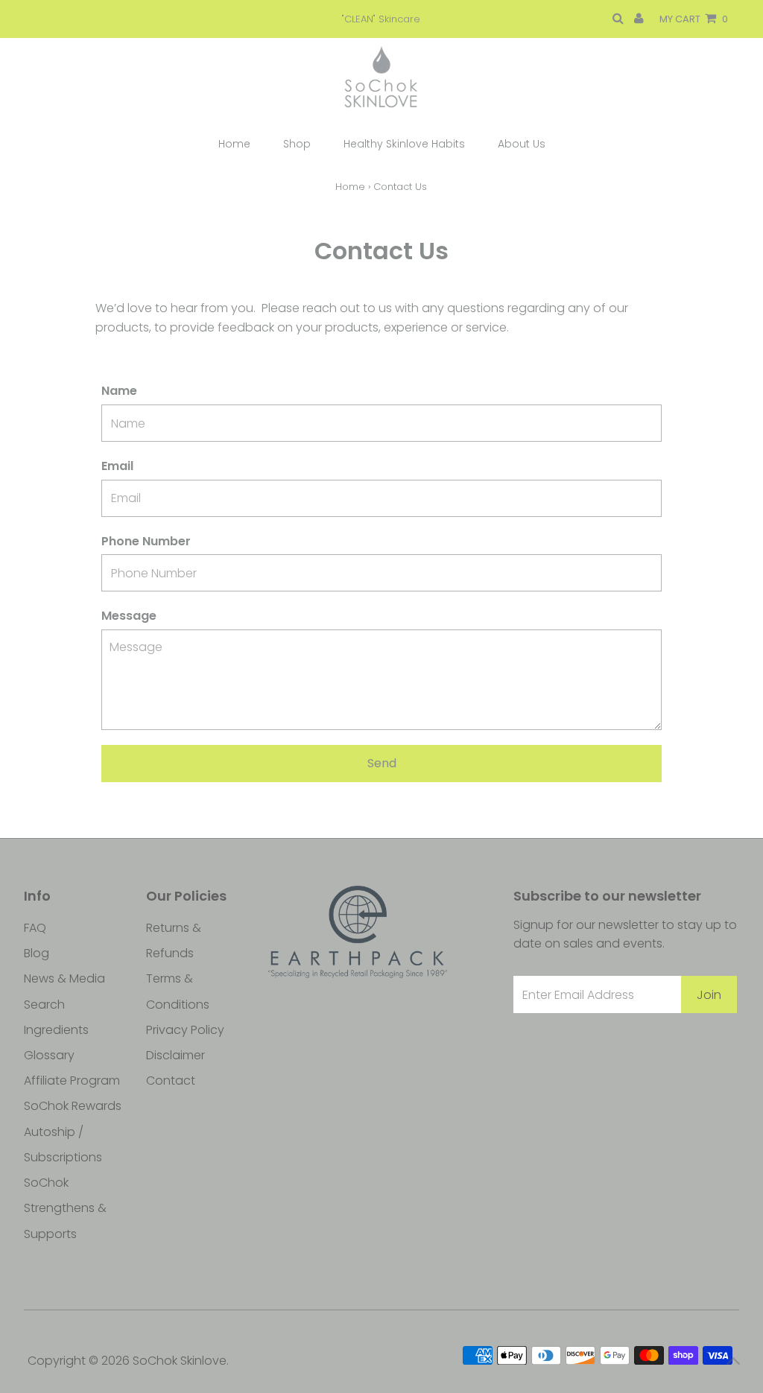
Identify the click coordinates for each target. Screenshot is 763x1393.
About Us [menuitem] (521, 143)
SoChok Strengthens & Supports (65, 1208)
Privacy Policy (185, 1029)
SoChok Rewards (72, 1105)
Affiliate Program (72, 1080)
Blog (36, 953)
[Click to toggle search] (618, 19)
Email (117, 466)
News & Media (64, 978)
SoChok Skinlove (180, 1360)
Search (44, 1004)
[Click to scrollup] (733, 1363)
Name (119, 390)
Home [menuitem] (234, 143)
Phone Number (146, 541)
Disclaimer (175, 1055)
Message (128, 615)
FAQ (35, 927)
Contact (170, 1080)
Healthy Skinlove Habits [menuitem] (404, 143)
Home (350, 187)
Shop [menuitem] (297, 143)
